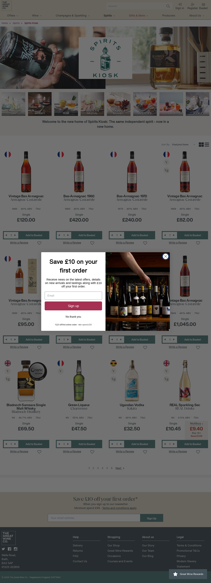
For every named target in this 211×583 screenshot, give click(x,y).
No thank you (73, 316)
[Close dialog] (165, 256)
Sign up (73, 306)
